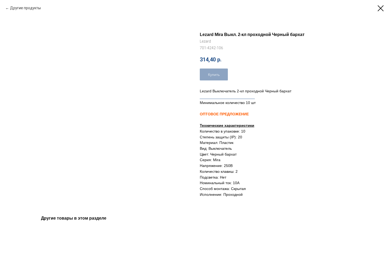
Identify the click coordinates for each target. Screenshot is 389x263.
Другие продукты (25, 8)
